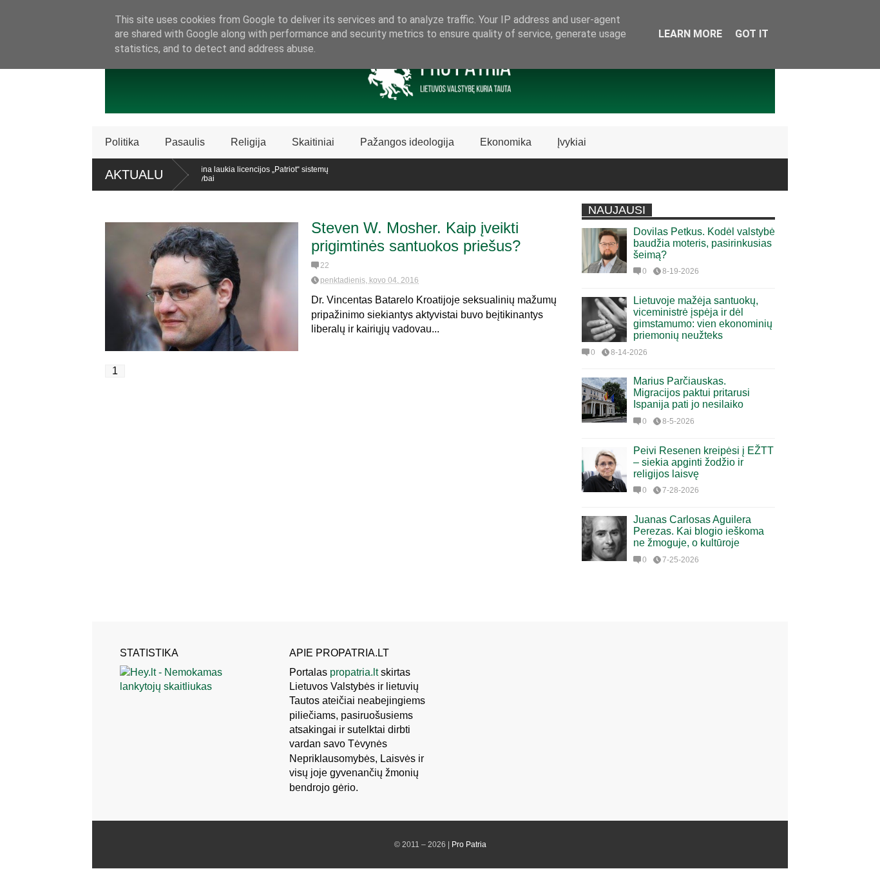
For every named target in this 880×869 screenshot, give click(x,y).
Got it (752, 34)
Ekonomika (505, 142)
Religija (248, 142)
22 (324, 265)
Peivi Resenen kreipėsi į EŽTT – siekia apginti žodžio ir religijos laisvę (703, 462)
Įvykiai (571, 142)
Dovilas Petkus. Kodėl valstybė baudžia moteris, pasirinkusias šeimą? (704, 243)
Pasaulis (185, 142)
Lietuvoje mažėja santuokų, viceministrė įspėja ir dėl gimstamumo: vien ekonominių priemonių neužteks (702, 318)
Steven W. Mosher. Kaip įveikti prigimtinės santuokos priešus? (416, 236)
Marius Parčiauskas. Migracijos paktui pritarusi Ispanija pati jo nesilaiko (691, 393)
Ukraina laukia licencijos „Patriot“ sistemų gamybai (243, 174)
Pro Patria (469, 844)
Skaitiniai (313, 142)
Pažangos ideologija (407, 142)
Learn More (690, 34)
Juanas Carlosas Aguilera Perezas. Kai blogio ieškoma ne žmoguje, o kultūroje (698, 531)
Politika (122, 142)
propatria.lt (354, 672)
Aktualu (134, 174)
